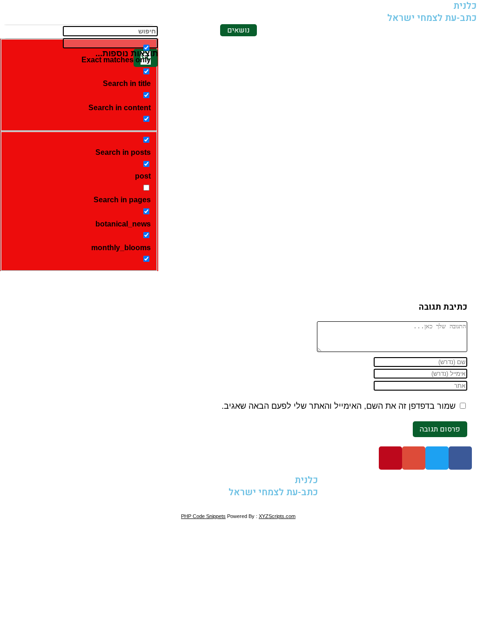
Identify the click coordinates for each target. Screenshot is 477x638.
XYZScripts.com (277, 516)
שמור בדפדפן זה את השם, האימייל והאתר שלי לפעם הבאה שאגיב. (339, 406)
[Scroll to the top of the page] (474, 504)
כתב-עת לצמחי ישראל (432, 18)
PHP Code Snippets (203, 516)
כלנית (306, 480)
